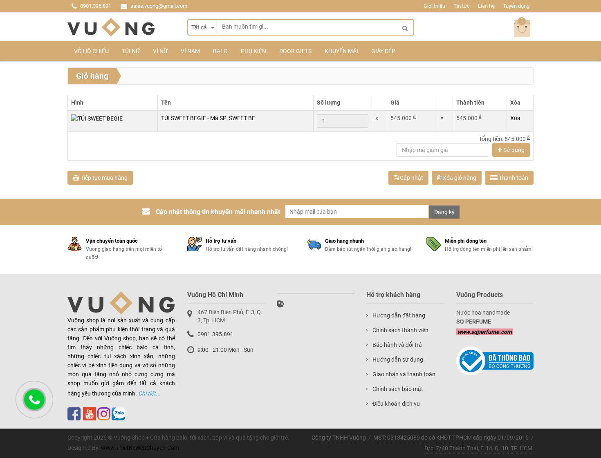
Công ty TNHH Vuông (339, 437)
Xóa (515, 118)
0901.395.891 (95, 6)
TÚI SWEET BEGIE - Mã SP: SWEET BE (208, 118)
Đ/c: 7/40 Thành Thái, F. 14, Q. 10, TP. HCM (478, 448)
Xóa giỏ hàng (459, 177)
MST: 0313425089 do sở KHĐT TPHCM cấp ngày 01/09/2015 (451, 437)
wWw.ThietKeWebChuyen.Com (140, 448)
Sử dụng (513, 150)
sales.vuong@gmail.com (158, 6)
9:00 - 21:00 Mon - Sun (225, 349)
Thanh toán (513, 177)
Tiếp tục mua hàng (103, 177)
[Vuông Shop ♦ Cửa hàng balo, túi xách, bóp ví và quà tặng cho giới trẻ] (111, 27)
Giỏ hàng (92, 76)
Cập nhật (411, 177)
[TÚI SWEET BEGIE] (97, 118)
